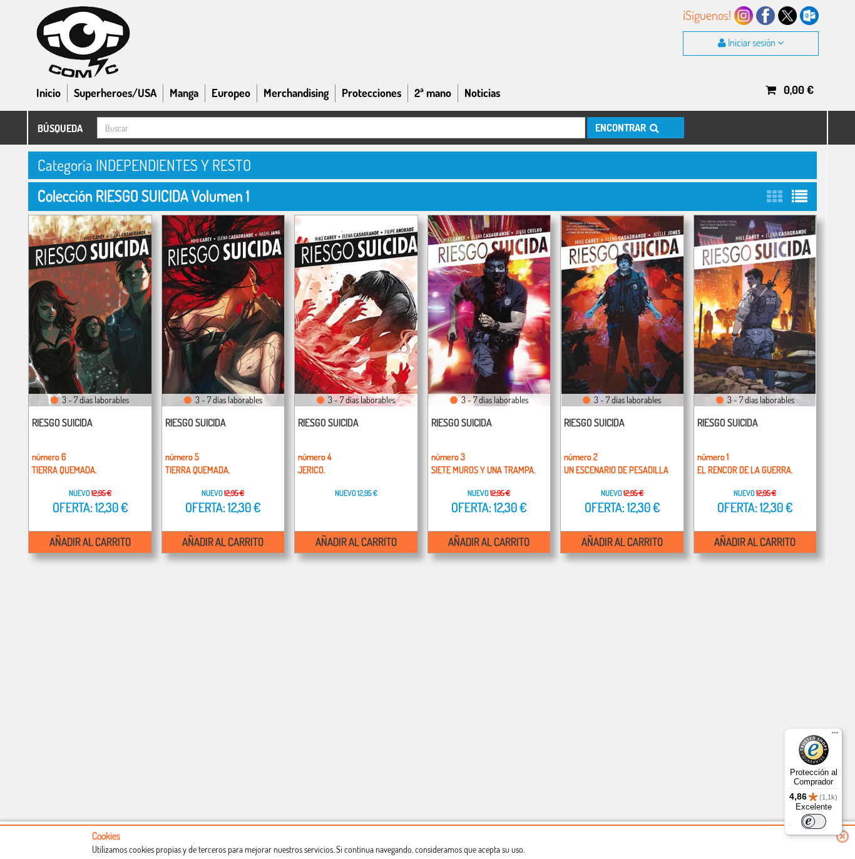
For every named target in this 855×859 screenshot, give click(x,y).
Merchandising (296, 93)
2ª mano (432, 93)
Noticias (482, 93)
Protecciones (371, 93)
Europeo (231, 93)
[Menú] (834, 735)
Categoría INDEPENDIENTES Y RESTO (144, 165)
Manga (184, 93)
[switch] (813, 821)
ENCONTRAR (621, 127)
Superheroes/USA (115, 93)
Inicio (48, 93)
